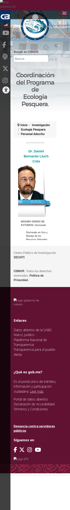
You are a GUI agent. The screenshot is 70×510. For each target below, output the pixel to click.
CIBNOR (19, 271)
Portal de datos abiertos (31, 399)
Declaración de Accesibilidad (34, 404)
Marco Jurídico (24, 334)
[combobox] (31, 58)
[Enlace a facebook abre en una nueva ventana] (15, 449)
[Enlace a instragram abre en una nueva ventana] (29, 449)
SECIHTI (19, 257)
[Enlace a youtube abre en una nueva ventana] (38, 449)
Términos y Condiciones (31, 409)
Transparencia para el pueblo (34, 349)
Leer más (36, 391)
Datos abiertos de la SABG (33, 330)
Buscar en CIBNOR (26, 52)
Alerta (18, 354)
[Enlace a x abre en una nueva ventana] (23, 449)
